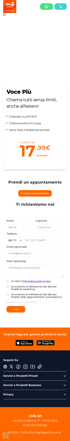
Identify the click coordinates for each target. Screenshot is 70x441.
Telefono (12, 233)
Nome (10, 220)
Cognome (41, 220)
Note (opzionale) (16, 261)
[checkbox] (8, 281)
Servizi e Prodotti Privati (20, 375)
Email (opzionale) (17, 246)
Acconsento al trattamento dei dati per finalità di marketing (34, 288)
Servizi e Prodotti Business (22, 385)
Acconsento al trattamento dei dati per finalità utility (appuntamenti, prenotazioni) (36, 296)
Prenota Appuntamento (35, 193)
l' (36, 281)
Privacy (8, 394)
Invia (16, 309)
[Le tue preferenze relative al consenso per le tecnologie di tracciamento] (6, 435)
